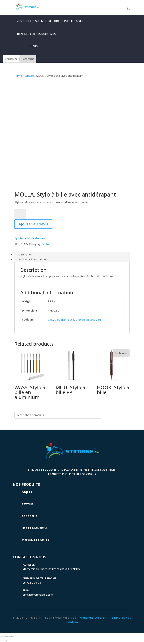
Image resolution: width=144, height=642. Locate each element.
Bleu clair (60, 319)
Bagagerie (29, 516)
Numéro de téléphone (39, 578)
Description (25, 254)
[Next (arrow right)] (5, 640)
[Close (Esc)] (1, 636)
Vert (98, 319)
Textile (27, 504)
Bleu (50, 319)
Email (27, 590)
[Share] (5, 636)
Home (18, 75)
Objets (27, 492)
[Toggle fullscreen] (9, 636)
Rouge (90, 319)
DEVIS (33, 46)
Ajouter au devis (33, 224)
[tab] (72, 254)
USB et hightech (34, 528)
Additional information (32, 259)
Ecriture (29, 75)
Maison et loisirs (35, 540)
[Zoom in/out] (12, 636)
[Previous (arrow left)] (1, 640)
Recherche (28, 59)
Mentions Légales (93, 617)
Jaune (70, 319)
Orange (80, 319)
